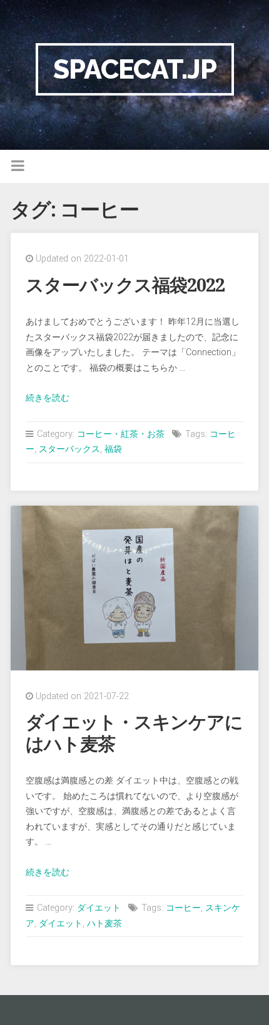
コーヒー (183, 908)
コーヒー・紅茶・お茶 (121, 434)
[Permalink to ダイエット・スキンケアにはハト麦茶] (134, 588)
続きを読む (47, 398)
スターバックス (69, 449)
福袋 (113, 449)
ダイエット (99, 908)
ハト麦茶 (104, 923)
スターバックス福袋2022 (125, 285)
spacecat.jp (134, 69)
